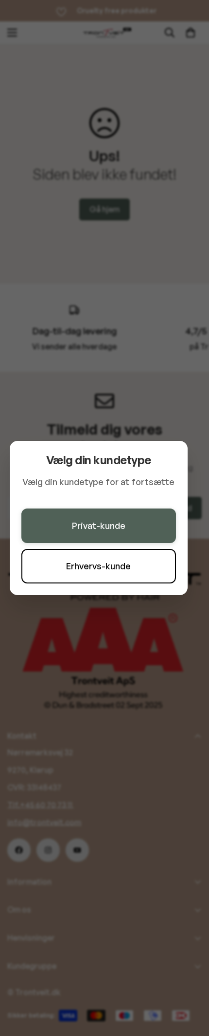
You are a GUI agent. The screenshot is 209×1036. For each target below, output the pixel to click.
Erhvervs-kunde (98, 566)
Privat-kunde (98, 525)
